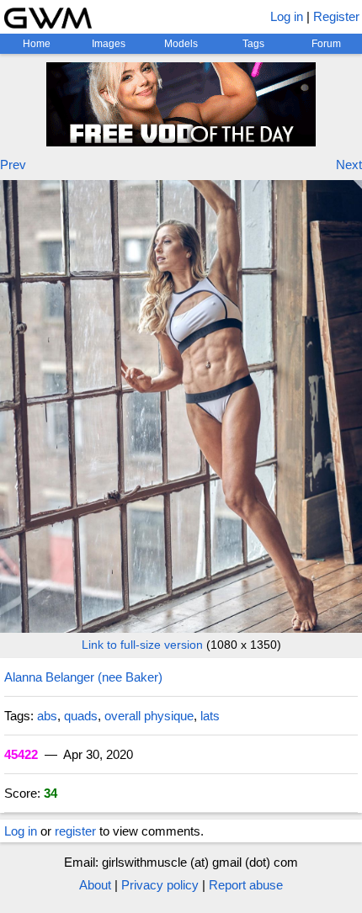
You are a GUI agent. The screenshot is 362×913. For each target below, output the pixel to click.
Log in (286, 16)
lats (210, 716)
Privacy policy (160, 885)
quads (81, 716)
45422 (21, 754)
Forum (326, 44)
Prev (13, 164)
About (95, 885)
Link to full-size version (142, 644)
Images (108, 44)
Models (181, 44)
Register (336, 16)
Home (37, 44)
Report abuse (246, 885)
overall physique (149, 716)
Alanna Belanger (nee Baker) (83, 677)
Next (349, 164)
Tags (253, 44)
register (75, 831)
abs (47, 716)
